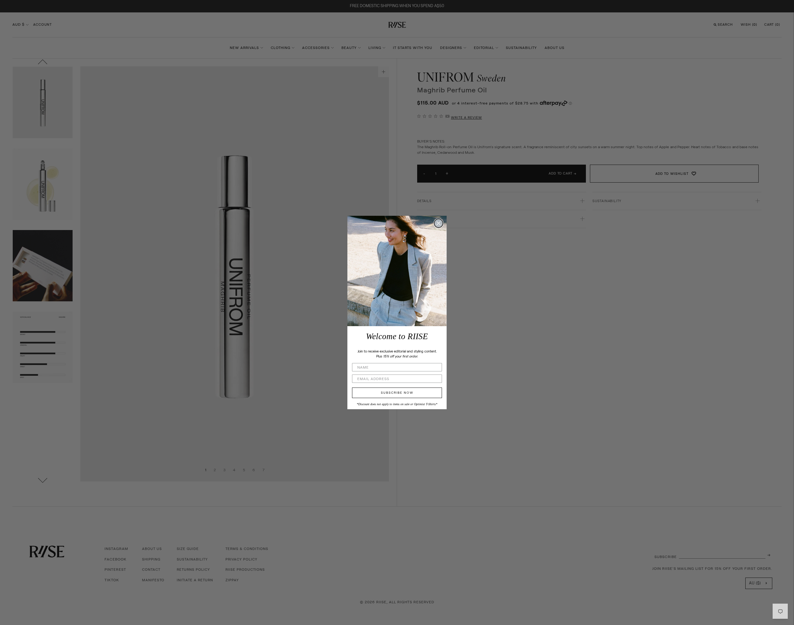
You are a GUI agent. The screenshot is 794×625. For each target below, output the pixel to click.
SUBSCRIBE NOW (397, 392)
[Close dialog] (438, 223)
